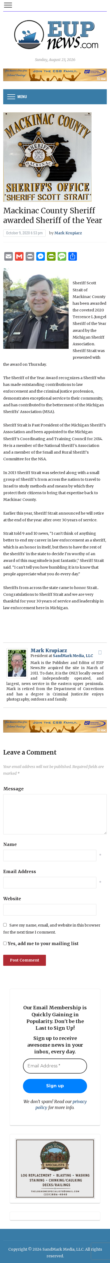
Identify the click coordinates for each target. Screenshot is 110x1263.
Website (12, 898)
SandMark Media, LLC (73, 656)
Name (10, 844)
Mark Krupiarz (68, 233)
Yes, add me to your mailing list (42, 943)
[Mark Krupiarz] (17, 663)
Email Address (19, 871)
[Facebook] (100, 652)
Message (13, 788)
